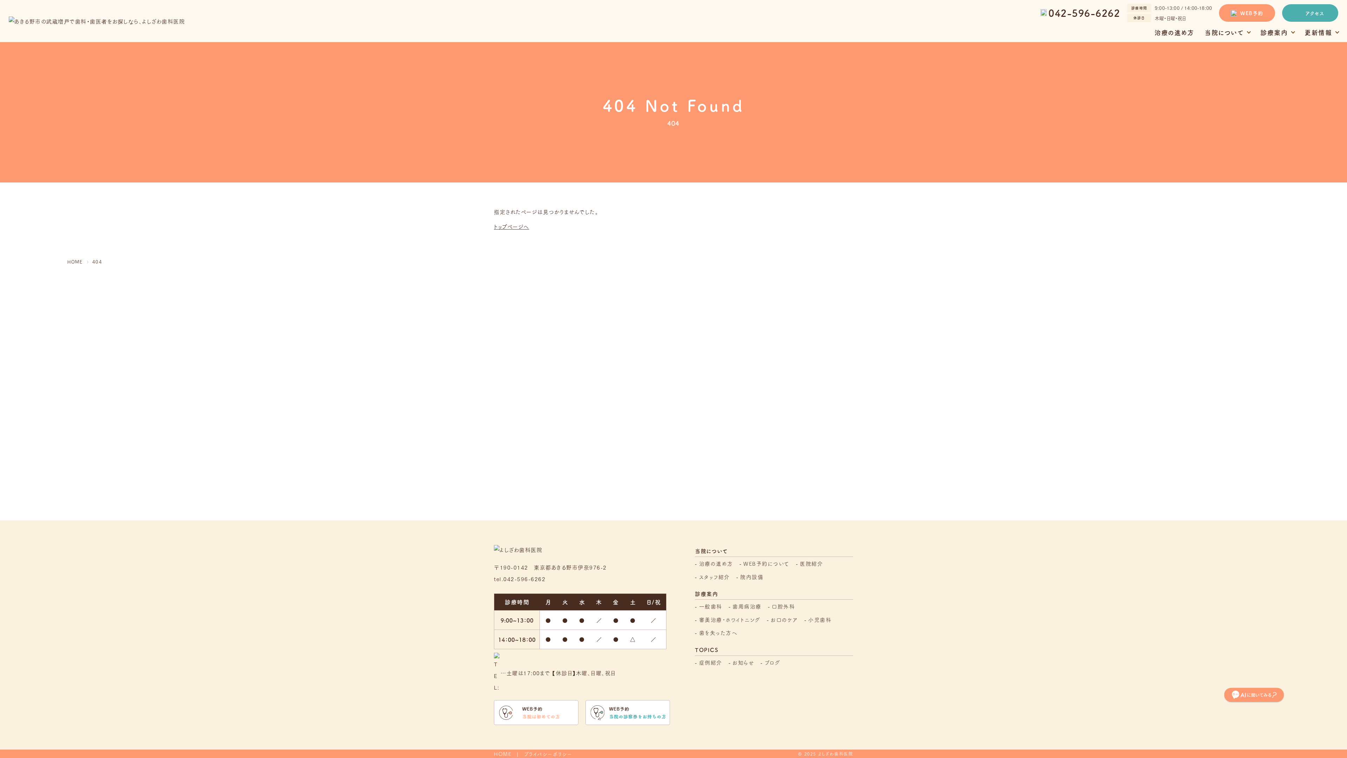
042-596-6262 (1084, 13)
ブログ (772, 662)
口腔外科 (783, 606)
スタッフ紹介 (714, 576)
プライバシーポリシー (548, 753)
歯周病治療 (747, 606)
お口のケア (784, 619)
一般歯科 (710, 606)
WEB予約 (1252, 12)
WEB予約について (766, 563)
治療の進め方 (1174, 32)
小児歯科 (819, 619)
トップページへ (511, 226)
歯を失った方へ (718, 632)
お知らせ (743, 662)
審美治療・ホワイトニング (729, 619)
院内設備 (751, 576)
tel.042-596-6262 (519, 578)
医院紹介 (811, 563)
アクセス (1315, 12)
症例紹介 (710, 662)
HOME (502, 753)
